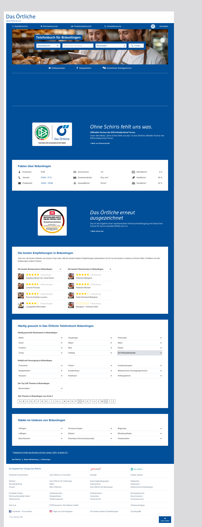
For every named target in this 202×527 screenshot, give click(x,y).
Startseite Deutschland (18, 475)
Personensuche (137, 499)
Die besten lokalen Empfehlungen (104, 511)
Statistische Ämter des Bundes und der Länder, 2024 (35, 453)
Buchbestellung (15, 484)
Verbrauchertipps (138, 505)
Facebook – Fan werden (22, 511)
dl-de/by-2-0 (63, 453)
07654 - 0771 (46, 178)
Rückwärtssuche (50, 26)
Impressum (135, 484)
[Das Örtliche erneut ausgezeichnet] (52, 221)
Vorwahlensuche (114, 26)
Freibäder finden (16, 493)
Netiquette (135, 481)
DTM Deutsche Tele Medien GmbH (64, 505)
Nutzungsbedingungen (99, 481)
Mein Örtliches (55, 487)
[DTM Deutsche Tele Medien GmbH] (110, 469)
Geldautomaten (58, 68)
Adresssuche (14, 499)
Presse (12, 487)
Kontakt (93, 475)
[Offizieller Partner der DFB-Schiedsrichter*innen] (52, 134)
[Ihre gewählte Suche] (48, 46)
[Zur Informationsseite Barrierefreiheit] (153, 26)
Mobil (52, 484)
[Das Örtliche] (21, 18)
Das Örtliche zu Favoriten (60, 475)
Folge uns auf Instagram (62, 511)
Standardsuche (21, 26)
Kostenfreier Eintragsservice (119, 68)
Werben (12, 481)
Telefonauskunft (56, 499)
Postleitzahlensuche (82, 26)
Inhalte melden (137, 475)
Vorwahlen (94, 496)
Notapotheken (85, 68)
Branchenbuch (137, 496)
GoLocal (12, 505)
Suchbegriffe (136, 511)
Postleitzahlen (96, 493)
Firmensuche (95, 499)
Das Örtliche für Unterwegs (61, 481)
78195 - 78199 (47, 183)
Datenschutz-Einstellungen (142, 487)
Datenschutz (95, 484)
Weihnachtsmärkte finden (19, 496)
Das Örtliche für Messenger (101, 487)
